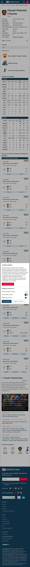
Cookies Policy (7, 275)
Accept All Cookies (8, 284)
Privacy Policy (17, 275)
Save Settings (6, 301)
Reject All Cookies (18, 301)
